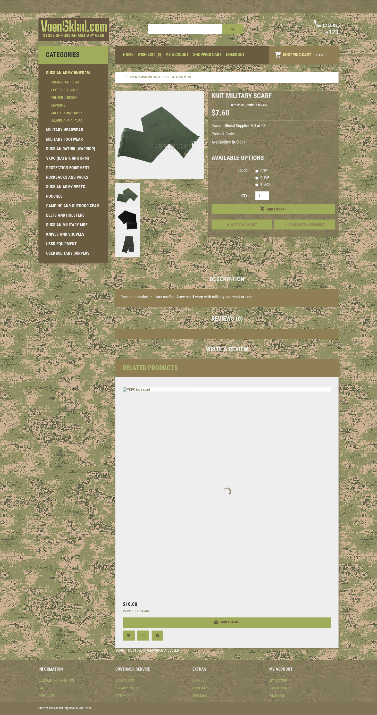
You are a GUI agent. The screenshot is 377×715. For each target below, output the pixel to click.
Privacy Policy (127, 688)
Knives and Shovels (65, 234)
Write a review (257, 105)
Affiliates (200, 688)
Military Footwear (64, 139)
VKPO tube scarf (136, 611)
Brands (198, 680)
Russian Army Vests (65, 186)
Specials (199, 696)
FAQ (41, 688)
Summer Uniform (65, 82)
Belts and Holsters (65, 215)
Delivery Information (56, 680)
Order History (280, 688)
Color (242, 171)
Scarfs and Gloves (66, 121)
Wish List (276, 696)
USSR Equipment (61, 243)
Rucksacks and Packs (67, 177)
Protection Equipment (68, 167)
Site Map (122, 696)
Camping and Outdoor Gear (72, 205)
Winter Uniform (64, 98)
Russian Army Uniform (68, 72)
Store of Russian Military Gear (73, 35)
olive (264, 178)
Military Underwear (67, 113)
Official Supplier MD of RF (244, 125)
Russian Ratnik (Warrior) (70, 148)
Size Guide (46, 696)
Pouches (54, 196)
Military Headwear (64, 129)
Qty (244, 196)
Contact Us (124, 680)
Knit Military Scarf (178, 77)
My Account (279, 680)
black (265, 185)
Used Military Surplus (68, 253)
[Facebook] (334, 6)
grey (264, 171)
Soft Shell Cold (64, 90)
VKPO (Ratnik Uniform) (67, 158)
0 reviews (237, 105)
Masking (58, 105)
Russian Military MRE (66, 224)
